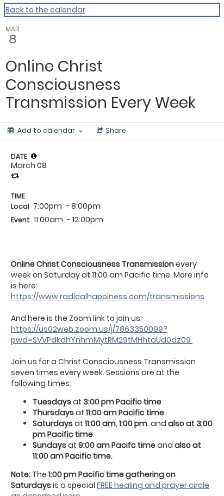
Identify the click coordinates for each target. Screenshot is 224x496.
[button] (33, 156)
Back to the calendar (45, 9)
